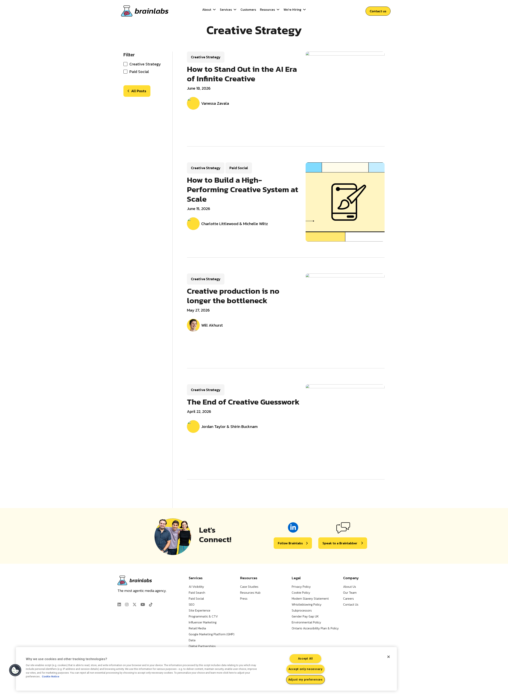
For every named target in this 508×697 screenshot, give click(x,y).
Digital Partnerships (202, 646)
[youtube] (142, 604)
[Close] (388, 656)
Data (192, 640)
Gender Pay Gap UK (305, 616)
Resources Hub (250, 592)
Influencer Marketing (202, 622)
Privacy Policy (301, 586)
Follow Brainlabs (290, 543)
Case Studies (249, 586)
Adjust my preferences (305, 679)
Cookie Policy (301, 592)
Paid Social (196, 598)
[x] (135, 604)
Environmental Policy (306, 622)
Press (243, 598)
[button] (15, 670)
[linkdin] (119, 604)
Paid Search (197, 592)
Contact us (378, 11)
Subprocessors (302, 610)
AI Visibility (196, 586)
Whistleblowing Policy (306, 604)
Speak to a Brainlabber (339, 543)
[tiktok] (151, 604)
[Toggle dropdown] (214, 9)
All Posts (138, 91)
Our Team (350, 592)
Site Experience (199, 610)
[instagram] (127, 604)
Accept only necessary (305, 669)
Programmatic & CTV (203, 616)
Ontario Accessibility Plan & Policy (315, 628)
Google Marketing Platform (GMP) (211, 634)
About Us (349, 586)
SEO (191, 604)
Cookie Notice (50, 676)
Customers (248, 9)
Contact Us (350, 604)
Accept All (305, 658)
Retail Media (197, 628)
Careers (348, 598)
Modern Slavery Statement (310, 598)
